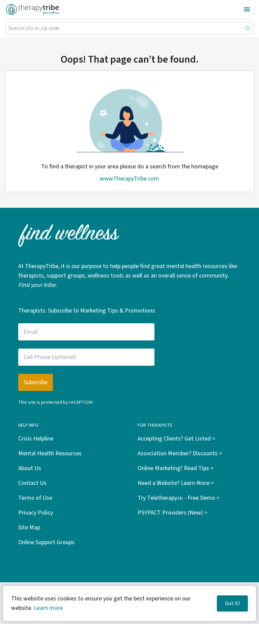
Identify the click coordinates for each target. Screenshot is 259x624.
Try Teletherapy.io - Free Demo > (179, 498)
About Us (29, 468)
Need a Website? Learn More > (176, 483)
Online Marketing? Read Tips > (175, 468)
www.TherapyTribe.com (129, 178)
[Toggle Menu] (247, 9)
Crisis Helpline (35, 438)
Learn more (48, 608)
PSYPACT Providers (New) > (172, 512)
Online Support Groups (46, 542)
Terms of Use (35, 498)
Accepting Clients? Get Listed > (176, 438)
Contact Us (32, 483)
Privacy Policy (35, 512)
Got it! (232, 603)
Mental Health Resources (50, 453)
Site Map (29, 527)
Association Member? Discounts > (180, 453)
